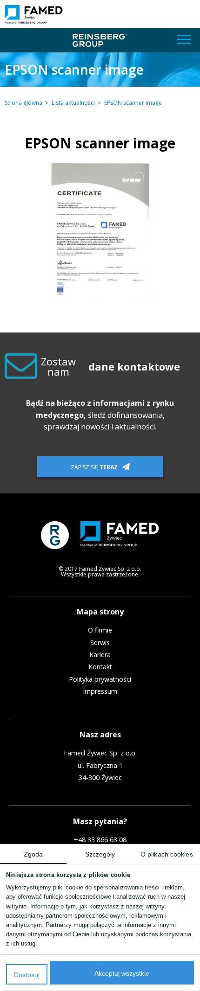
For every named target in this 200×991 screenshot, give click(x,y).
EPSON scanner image (133, 103)
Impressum (100, 691)
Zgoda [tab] (33, 854)
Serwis (100, 642)
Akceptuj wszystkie (121, 973)
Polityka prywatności (100, 679)
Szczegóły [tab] (100, 854)
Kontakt (100, 667)
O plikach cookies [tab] (166, 854)
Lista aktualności (73, 103)
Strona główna (23, 103)
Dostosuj (27, 974)
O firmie (100, 630)
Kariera (100, 655)
